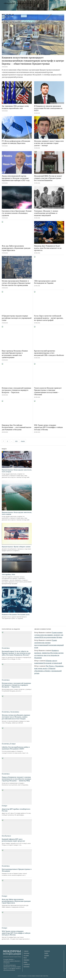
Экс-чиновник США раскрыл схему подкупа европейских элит (15, 107)
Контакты (26, 966)
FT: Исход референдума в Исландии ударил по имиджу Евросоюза (16, 142)
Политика (26, 953)
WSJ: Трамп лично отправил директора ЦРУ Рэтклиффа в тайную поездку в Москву (48, 427)
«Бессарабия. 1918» (8, 574)
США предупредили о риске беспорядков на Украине (45, 282)
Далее (23, 441)
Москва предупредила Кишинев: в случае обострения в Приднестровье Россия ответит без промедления (16, 283)
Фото (25, 957)
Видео (25, 962)
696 (16, 441)
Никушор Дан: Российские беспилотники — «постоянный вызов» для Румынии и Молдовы (16, 427)
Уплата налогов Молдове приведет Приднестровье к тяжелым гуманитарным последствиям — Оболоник (48, 391)
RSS (45, 957)
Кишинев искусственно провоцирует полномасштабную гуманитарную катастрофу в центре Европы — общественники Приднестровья (33, 60)
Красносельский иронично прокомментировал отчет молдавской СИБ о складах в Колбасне (49, 353)
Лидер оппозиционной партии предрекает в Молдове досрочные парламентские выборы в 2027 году (16, 178)
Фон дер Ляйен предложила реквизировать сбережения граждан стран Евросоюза (16, 248)
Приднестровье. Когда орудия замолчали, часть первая (17, 513)
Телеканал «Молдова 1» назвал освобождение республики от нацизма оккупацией (46, 213)
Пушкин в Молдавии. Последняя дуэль (16, 614)
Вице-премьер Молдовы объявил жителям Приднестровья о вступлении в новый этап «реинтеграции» (15, 354)
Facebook (47, 951)
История (26, 955)
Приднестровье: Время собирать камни (16, 547)
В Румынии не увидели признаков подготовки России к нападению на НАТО (48, 108)
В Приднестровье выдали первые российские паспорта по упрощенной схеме (16, 318)
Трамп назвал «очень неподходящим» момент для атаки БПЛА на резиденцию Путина (48, 635)
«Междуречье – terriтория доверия (18, 3)
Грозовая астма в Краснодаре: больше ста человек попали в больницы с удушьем (17, 213)
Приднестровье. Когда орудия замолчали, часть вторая (17, 471)
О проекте (27, 964)
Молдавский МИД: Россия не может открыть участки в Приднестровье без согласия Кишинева (48, 178)
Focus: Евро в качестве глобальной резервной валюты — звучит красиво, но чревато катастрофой (48, 318)
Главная (26, 951)
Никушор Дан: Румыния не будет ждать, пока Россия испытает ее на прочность (47, 248)
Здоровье (26, 960)
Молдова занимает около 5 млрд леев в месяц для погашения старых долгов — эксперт (49, 143)
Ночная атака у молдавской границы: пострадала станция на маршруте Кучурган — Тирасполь (16, 390)
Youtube (46, 955)
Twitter (46, 953)
